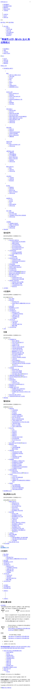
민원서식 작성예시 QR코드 (19, 357)
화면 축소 (3, 22)
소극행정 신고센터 (17, 468)
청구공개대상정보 (16, 246)
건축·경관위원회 (16, 486)
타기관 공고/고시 (16, 440)
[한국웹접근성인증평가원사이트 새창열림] (6, 687)
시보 (13, 441)
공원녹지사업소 (10, 656)
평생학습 (11, 102)
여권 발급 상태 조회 (17, 373)
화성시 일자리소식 (14, 93)
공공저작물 (15, 262)
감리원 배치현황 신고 (17, 390)
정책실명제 (12, 264)
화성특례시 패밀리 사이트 (10, 667)
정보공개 (5, 229)
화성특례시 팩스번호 (17, 510)
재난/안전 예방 (13, 213)
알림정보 (11, 408)
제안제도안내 (15, 301)
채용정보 (11, 95)
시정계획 (14, 540)
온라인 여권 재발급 (17, 370)
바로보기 (16, 630)
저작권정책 (24, 646)
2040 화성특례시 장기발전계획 (20, 537)
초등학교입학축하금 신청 (15, 99)
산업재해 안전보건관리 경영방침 (17, 215)
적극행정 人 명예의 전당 (18, 460)
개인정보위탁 (15, 438)
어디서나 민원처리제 (17, 366)
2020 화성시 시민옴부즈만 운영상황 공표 (18, 638)
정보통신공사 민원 (14, 387)
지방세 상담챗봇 (13, 133)
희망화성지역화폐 (16, 414)
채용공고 (14, 435)
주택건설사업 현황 (14, 113)
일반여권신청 (15, 369)
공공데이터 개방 (13, 258)
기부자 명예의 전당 (17, 420)
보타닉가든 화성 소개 (14, 144)
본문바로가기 (4, 1)
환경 (10, 168)
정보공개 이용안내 (14, 240)
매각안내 (14, 286)
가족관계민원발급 (13, 375)
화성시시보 (12, 190)
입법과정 (11, 188)
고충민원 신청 (15, 315)
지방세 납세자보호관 (14, 132)
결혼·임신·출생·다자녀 (15, 75)
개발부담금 (12, 121)
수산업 (11, 199)
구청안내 (14, 519)
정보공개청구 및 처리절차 (18, 241)
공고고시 (11, 428)
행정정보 (5, 397)
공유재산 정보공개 (14, 280)
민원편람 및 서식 (16, 355)
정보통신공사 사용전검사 (18, 388)
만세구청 (8, 659)
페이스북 (8, 30)
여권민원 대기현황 (17, 372)
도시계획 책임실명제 (14, 265)
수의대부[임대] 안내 (17, 285)
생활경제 (11, 136)
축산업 (11, 201)
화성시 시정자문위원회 (18, 419)
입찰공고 (14, 432)
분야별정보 (8, 68)
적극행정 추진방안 (17, 463)
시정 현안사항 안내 (17, 324)
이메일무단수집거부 (15, 646)
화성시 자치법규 (13, 191)
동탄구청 (8, 664)
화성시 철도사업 (13, 157)
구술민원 (14, 358)
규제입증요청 (15, 457)
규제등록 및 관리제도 (17, 453)
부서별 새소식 (15, 504)
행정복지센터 (9, 665)
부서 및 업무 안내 (16, 506)
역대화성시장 (15, 525)
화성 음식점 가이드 (14, 542)
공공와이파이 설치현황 (18, 279)
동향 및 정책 (12, 110)
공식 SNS (5, 26)
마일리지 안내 (15, 382)
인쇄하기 (5, 598)
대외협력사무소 (10, 658)
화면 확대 (11, 22)
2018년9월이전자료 (17, 253)
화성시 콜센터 (15, 340)
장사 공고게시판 (16, 417)
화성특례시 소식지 (14, 307)
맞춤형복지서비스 (13, 87)
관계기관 (5, 670)
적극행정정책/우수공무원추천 (19, 466)
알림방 (14, 454)
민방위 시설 (15, 478)
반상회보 (14, 413)
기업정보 (11, 177)
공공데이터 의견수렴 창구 (18, 261)
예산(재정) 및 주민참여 (15, 443)
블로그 (8, 27)
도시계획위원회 (16, 484)
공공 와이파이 (12, 276)
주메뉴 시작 (4, 65)
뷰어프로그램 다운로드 (19, 648)
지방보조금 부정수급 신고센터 (17, 396)
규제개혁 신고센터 (17, 456)
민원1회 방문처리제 (17, 348)
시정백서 (11, 533)
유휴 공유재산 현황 (17, 283)
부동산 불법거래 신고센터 (15, 118)
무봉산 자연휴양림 (14, 224)
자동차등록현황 (16, 447)
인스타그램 (9, 29)
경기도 (8, 671)
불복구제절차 (15, 243)
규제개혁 (11, 450)
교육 (10, 101)
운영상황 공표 (15, 316)
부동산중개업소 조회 (14, 119)
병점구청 (8, 662)
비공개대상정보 (16, 244)
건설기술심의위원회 (17, 489)
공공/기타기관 (7, 668)
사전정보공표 (12, 250)
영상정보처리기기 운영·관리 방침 (20, 422)
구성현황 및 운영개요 (17, 313)
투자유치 (11, 180)
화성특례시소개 (7, 490)
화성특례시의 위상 (17, 515)
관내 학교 (11, 104)
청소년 (11, 78)
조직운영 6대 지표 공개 (18, 528)
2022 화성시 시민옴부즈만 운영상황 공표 (18, 636)
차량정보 (11, 160)
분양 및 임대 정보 (13, 115)
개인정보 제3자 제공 (17, 437)
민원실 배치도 (15, 343)
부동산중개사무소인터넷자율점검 (18, 116)
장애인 (11, 82)
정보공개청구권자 (16, 249)
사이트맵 (5, 61)
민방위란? (14, 475)
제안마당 (11, 300)
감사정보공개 (12, 268)
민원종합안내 (12, 339)
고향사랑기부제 (16, 423)
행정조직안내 (15, 503)
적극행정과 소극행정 (17, 462)
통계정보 (11, 444)
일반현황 (11, 512)
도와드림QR (12, 379)
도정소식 (14, 411)
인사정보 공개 (12, 270)
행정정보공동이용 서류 (18, 352)
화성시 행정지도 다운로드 (18, 522)
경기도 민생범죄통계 (14, 271)
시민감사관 (12, 319)
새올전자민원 (15, 361)
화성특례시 (6, 4)
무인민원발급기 (16, 360)
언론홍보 (14, 318)
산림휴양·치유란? (13, 223)
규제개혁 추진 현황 (17, 451)
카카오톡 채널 (10, 32)
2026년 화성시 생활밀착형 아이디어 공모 (16, 558)
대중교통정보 (12, 154)
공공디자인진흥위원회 (18, 487)
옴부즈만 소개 (15, 312)
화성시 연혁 (15, 513)
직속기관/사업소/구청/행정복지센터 (12, 650)
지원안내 (11, 179)
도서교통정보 (12, 155)
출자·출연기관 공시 (14, 274)
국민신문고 (15, 342)
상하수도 (11, 169)
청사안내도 (15, 507)
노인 (10, 81)
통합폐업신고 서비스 (17, 351)
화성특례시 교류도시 (17, 524)
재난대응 (11, 212)
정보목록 (11, 255)
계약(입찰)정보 (13, 469)
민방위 (11, 474)
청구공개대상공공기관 (18, 247)
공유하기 (5, 590)
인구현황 (14, 446)
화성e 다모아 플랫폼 (14, 273)
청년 (10, 79)
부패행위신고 (12, 385)
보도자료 (11, 306)
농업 (10, 202)
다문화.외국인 (12, 85)
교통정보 (11, 152)
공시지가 (11, 112)
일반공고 (14, 431)
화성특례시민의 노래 (17, 516)
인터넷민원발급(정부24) (15, 376)
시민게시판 (12, 309)
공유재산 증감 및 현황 (17, 282)
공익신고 (11, 378)
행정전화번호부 (8, 648)
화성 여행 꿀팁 (13, 534)
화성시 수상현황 (16, 425)
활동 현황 (14, 325)
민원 (4, 328)
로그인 (5, 15)
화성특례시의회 (7, 6)
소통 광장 (14, 322)
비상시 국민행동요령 (17, 477)
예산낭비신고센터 (13, 384)
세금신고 (11, 129)
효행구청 (8, 661)
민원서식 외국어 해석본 (18, 346)
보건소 (8, 653)
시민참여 (5, 288)
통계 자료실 (15, 448)
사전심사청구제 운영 (17, 349)
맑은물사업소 (9, 655)
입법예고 (11, 187)
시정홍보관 (12, 536)
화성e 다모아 (6, 9)
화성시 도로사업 (13, 158)
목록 (2, 633)
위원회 (11, 483)
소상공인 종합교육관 (17, 416)
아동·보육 (11, 76)
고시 (13, 429)
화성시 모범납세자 (14, 135)
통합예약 (5, 7)
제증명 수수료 (15, 345)
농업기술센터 (12, 204)
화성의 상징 (15, 518)
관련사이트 (12, 122)
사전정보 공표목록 (17, 252)
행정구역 (14, 521)
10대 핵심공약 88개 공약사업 (19, 539)
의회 (4, 50)
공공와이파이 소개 (17, 277)
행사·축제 (11, 298)
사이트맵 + (3, 605)
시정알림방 (15, 410)
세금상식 (11, 130)
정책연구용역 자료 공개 (15, 267)
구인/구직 (11, 98)
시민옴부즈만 (12, 310)
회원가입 (5, 17)
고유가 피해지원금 (17, 426)
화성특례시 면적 (16, 527)
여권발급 (11, 367)
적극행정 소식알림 (17, 465)
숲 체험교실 (12, 226)
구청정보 (5, 10)
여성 (10, 84)
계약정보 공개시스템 (17, 472)
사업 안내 (14, 381)
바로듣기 (21, 630)
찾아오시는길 (15, 509)
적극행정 (11, 459)
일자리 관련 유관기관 (14, 96)
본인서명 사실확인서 (17, 354)
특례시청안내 (12, 501)
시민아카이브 (12, 327)
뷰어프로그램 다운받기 (15, 394)
